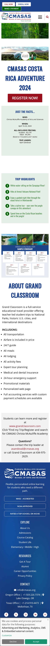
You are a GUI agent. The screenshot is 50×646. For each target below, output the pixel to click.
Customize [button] (7, 635)
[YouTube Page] (45, 615)
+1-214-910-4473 (30, 603)
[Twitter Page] (16, 615)
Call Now (8, 4)
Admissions (25, 532)
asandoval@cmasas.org (25, 448)
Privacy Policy (25, 575)
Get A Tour (25, 561)
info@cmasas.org (26, 590)
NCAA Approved (25, 506)
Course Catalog (25, 537)
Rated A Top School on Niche (25, 513)
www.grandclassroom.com (25, 426)
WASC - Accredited (25, 498)
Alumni (25, 566)
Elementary (17, 547)
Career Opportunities (25, 571)
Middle (28, 547)
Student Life (25, 542)
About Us (25, 528)
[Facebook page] (6, 615)
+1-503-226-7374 (31, 594)
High (36, 547)
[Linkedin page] (35, 615)
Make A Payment (11, 8)
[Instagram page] (26, 615)
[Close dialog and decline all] (48, 619)
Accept (36, 641)
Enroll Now (23, 4)
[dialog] (25, 632)
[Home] (16, 16)
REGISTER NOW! (25, 98)
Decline (13, 641)
